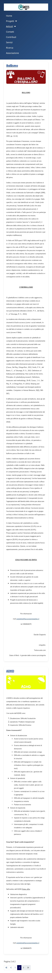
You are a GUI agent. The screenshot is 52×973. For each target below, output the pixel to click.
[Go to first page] (6, 967)
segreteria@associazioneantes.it (27, 619)
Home (9, 15)
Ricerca (9, 47)
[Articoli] (14, 26)
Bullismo (12, 66)
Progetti (10, 21)
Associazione (12, 53)
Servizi (9, 42)
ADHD (10, 671)
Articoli (9, 26)
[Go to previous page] (11, 967)
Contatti (10, 31)
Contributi (11, 37)
